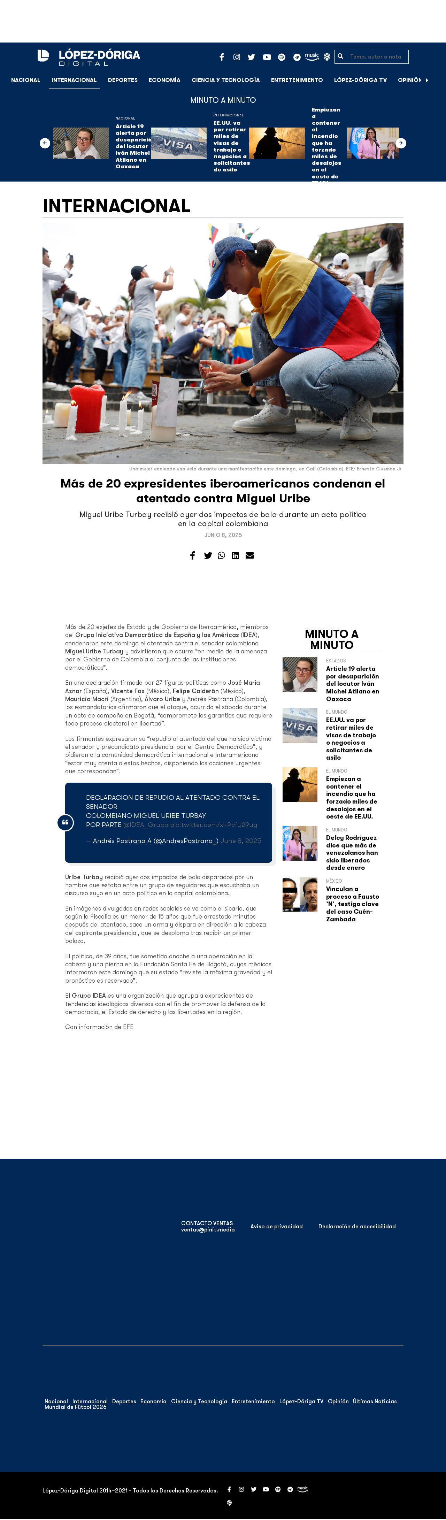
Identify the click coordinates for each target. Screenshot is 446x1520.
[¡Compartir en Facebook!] (192, 556)
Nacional (25, 80)
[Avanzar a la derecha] (427, 80)
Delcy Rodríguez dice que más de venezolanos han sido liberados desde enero (352, 852)
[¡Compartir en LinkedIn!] (235, 556)
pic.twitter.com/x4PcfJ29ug (213, 825)
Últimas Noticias (375, 1401)
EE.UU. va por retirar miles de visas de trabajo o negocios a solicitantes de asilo (232, 146)
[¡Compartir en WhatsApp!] (221, 556)
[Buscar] (436, 80)
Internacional (74, 80)
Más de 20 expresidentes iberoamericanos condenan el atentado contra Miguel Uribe (223, 490)
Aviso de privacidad (277, 1226)
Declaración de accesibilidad (357, 1226)
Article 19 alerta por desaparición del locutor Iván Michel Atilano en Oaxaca (136, 146)
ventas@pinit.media (208, 1230)
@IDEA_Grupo (145, 825)
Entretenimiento (297, 80)
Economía (164, 80)
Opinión (410, 80)
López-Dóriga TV (360, 80)
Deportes (123, 80)
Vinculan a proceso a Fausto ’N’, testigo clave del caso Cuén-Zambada (352, 903)
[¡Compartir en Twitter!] (208, 556)
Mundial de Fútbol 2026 (76, 1407)
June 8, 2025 (240, 841)
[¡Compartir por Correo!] (250, 556)
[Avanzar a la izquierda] (45, 143)
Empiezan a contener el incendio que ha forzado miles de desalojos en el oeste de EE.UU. (326, 146)
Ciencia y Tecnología (226, 80)
